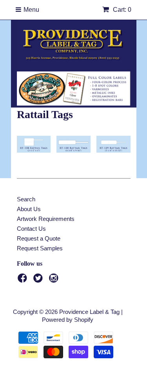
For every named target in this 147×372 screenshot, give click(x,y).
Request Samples (40, 248)
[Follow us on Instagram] (55, 280)
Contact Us (31, 228)
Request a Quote (38, 238)
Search (26, 199)
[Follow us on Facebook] (23, 280)
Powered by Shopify (67, 319)
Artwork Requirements (45, 218)
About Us (29, 209)
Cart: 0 (121, 9)
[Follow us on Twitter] (39, 280)
